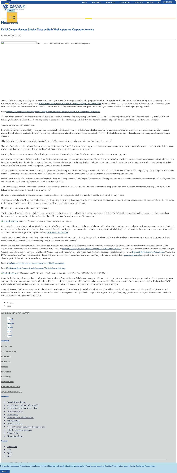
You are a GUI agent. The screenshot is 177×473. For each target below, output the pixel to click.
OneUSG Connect (14, 423)
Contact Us (12, 446)
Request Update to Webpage (11, 392)
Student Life (125, 2)
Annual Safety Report (16, 402)
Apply (9, 452)
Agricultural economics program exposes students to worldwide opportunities (35, 263)
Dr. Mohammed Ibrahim (57, 232)
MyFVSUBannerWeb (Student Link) (22, 405)
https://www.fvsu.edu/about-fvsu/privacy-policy (66, 466)
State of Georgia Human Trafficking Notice (26, 426)
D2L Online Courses (8, 351)
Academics (96, 2)
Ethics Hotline (13, 420)
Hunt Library (6, 376)
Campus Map (12, 414)
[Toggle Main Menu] (12, 17)
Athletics (139, 2)
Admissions (110, 2)
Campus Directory (15, 411)
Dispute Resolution (15, 436)
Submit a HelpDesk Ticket (10, 386)
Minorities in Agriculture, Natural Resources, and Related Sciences (91, 248)
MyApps (4, 366)
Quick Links (167, 2)
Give (9, 456)
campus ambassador (133, 255)
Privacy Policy (13, 433)
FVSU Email (5, 361)
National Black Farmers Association (148, 251)
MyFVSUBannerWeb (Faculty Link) (22, 408)
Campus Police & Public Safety (20, 417)
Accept (4, 471)
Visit (9, 449)
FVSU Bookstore (7, 381)
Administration (6, 346)
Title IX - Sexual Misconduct (19, 430)
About (85, 2)
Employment (6, 371)
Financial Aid (6, 356)
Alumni (150, 2)
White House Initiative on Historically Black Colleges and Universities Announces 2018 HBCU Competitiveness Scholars (53, 111)
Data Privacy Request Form (145, 466)
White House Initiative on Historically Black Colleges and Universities (70, 103)
